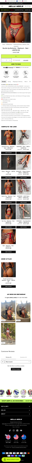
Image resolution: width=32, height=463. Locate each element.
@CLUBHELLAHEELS (12, 297)
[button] (2, 6)
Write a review (16, 369)
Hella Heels (4, 423)
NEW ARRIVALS (5, 10)
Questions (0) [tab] (23, 357)
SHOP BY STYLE (19, 10)
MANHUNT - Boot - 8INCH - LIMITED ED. (24, 147)
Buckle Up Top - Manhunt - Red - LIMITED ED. (8, 147)
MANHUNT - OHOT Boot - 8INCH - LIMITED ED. (23, 196)
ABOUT (3, 414)
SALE (11, 10)
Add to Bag (8, 152)
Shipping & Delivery (17, 81)
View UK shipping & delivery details (19, 447)
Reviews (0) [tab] (8, 357)
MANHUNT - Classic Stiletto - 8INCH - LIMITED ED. (23, 172)
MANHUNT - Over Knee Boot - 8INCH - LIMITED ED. (24, 221)
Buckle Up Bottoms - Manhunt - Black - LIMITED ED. (8, 280)
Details (4, 81)
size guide (25, 60)
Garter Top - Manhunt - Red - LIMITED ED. (8, 196)
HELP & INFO (4, 406)
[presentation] (16, 28)
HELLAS (3, 410)
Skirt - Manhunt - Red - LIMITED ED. (8, 246)
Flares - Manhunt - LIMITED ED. (8, 172)
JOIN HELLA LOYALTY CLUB (16, 3)
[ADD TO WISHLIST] (29, 14)
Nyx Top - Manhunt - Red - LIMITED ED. (8, 221)
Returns (26, 81)
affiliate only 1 (9, 44)
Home (3, 44)
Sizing (9, 81)
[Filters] (2, 361)
